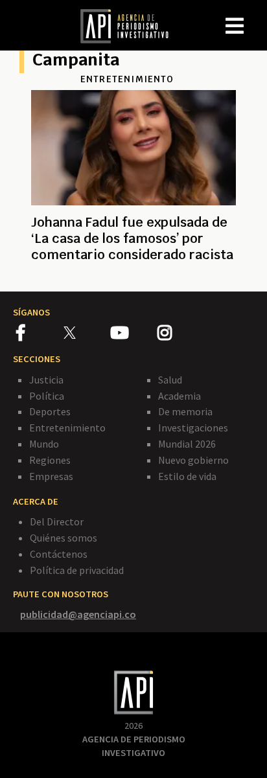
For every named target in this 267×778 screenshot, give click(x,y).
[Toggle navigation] (256, 15)
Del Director (57, 521)
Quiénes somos (63, 537)
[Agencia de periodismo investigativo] (131, 25)
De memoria (185, 411)
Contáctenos (58, 553)
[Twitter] (86, 332)
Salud (170, 379)
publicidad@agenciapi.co (78, 614)
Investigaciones (193, 427)
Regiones (50, 459)
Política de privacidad (77, 570)
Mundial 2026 (187, 443)
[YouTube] (133, 334)
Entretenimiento (67, 427)
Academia (179, 395)
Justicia (46, 379)
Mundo (44, 443)
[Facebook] (40, 334)
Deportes (50, 411)
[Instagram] (180, 334)
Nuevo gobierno (193, 459)
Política (46, 395)
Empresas (51, 476)
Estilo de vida (187, 476)
